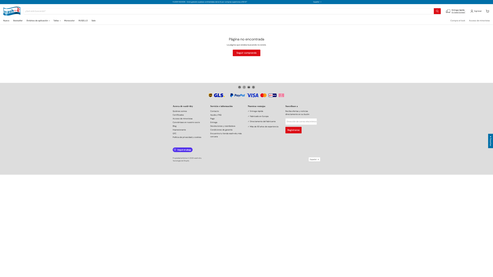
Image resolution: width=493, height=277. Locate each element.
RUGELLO (83, 20)
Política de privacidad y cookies (187, 137)
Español (316, 2)
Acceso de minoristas (479, 20)
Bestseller (18, 20)
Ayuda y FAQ (215, 115)
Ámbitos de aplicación (37, 20)
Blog (174, 126)
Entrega (213, 122)
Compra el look (457, 20)
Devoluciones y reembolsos (222, 126)
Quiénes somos (180, 111)
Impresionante (179, 129)
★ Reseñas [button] (490, 141)
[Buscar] (437, 11)
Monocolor (69, 20)
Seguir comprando (246, 52)
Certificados (178, 115)
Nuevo (6, 20)
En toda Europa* (458, 12)
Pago (212, 118)
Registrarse (293, 130)
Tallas (56, 20)
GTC (174, 133)
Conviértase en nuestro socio (186, 122)
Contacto (214, 111)
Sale (94, 20)
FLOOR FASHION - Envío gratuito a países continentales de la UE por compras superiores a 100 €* (210, 2)
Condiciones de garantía (221, 129)
